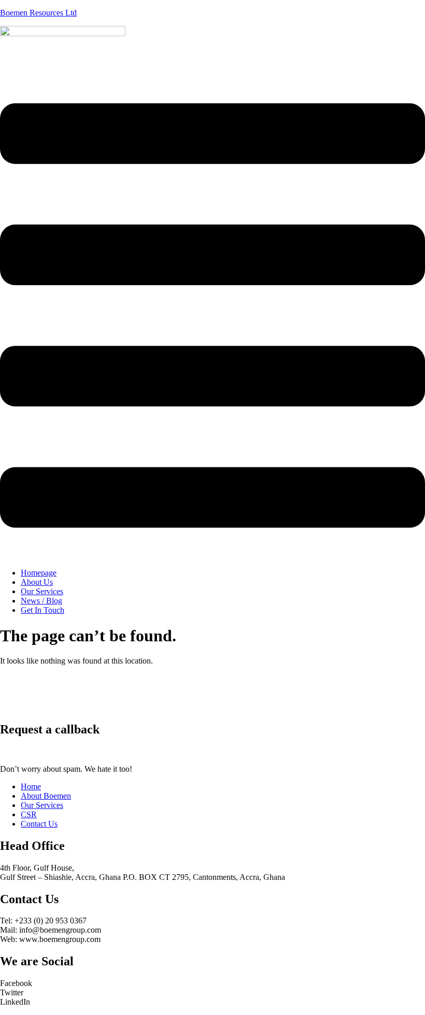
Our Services (42, 591)
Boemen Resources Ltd (38, 12)
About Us (37, 582)
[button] (212, 316)
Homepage (38, 572)
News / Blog (41, 600)
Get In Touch (42, 610)
